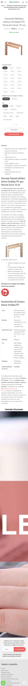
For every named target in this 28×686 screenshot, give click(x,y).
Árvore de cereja (7, 119)
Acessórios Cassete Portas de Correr (17, 5)
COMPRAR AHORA (14, 134)
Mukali (11, 106)
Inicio (3, 5)
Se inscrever (19, 649)
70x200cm (6, 98)
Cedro (5, 116)
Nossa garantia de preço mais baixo (10, 683)
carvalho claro (19, 112)
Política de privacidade (7, 674)
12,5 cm (11, 67)
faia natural (13, 109)
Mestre (5, 106)
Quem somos (4, 670)
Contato (3, 668)
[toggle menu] (1, 2)
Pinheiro (6, 109)
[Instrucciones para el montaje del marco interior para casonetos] (5, 292)
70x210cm (14, 98)
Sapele (11, 116)
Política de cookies (6, 676)
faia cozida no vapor (8, 112)
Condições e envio (6, 681)
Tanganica (18, 106)
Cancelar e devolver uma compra (9, 679)
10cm (5, 67)
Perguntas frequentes (6, 685)
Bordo (17, 116)
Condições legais (5, 672)
